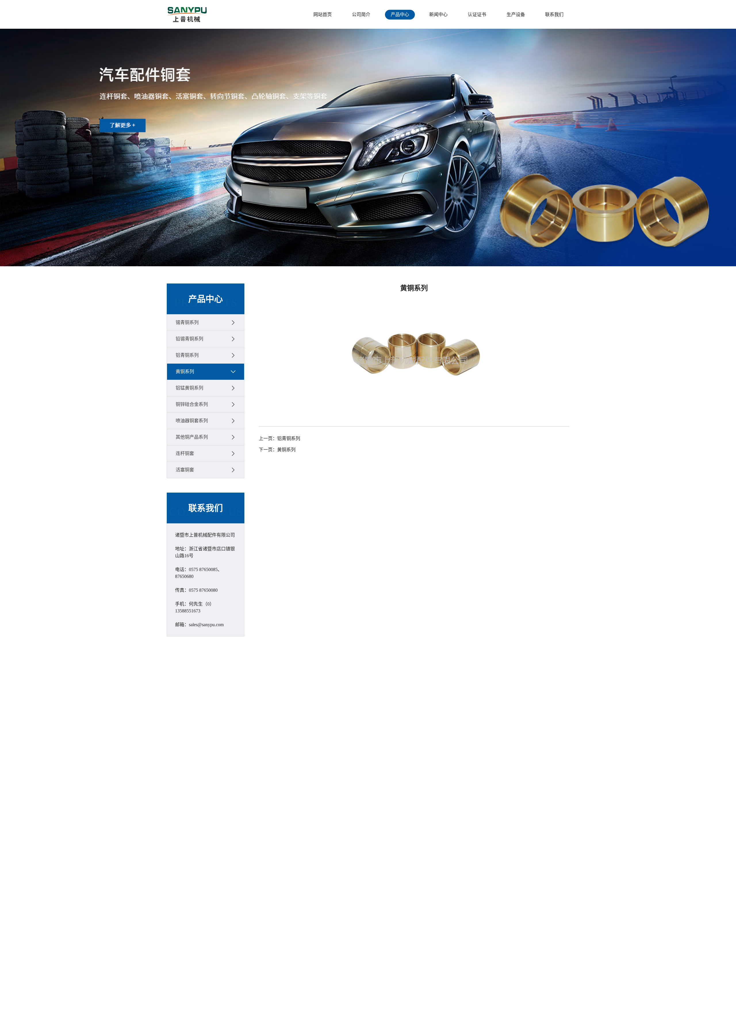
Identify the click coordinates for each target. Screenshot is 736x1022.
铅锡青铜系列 (189, 338)
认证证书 (477, 14)
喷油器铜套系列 (192, 420)
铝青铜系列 (187, 355)
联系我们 (554, 14)
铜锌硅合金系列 (192, 404)
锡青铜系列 (187, 322)
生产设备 (516, 14)
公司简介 (361, 14)
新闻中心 (438, 14)
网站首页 (322, 14)
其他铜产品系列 (192, 437)
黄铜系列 (185, 371)
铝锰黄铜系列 (189, 387)
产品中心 (400, 14)
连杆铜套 (185, 453)
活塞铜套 (185, 469)
